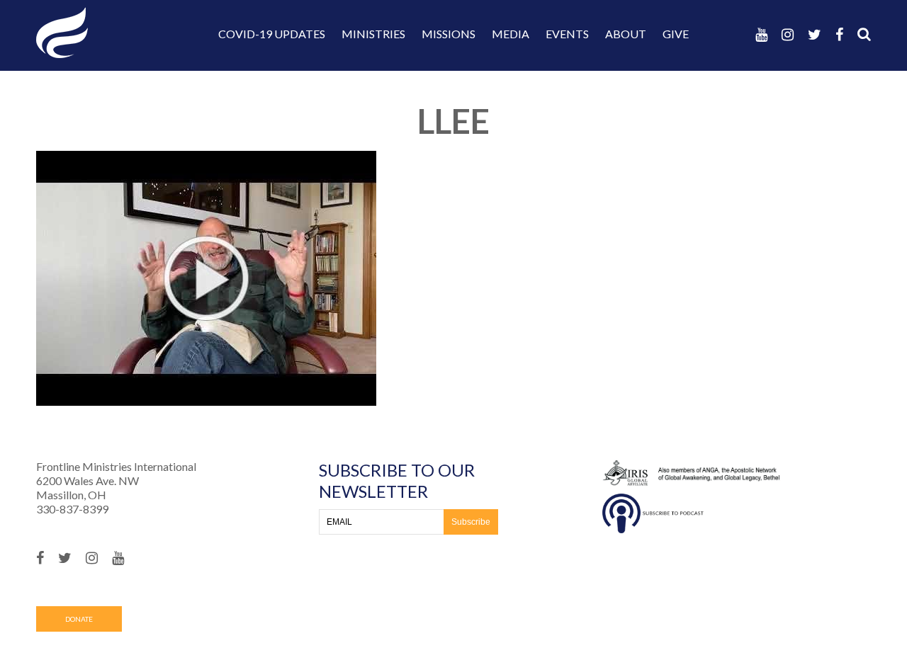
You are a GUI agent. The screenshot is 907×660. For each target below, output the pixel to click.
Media (510, 33)
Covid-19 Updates (271, 33)
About (625, 33)
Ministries (373, 33)
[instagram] (788, 34)
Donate (79, 619)
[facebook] (839, 34)
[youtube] (761, 34)
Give (676, 33)
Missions (448, 33)
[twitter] (814, 34)
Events (567, 33)
